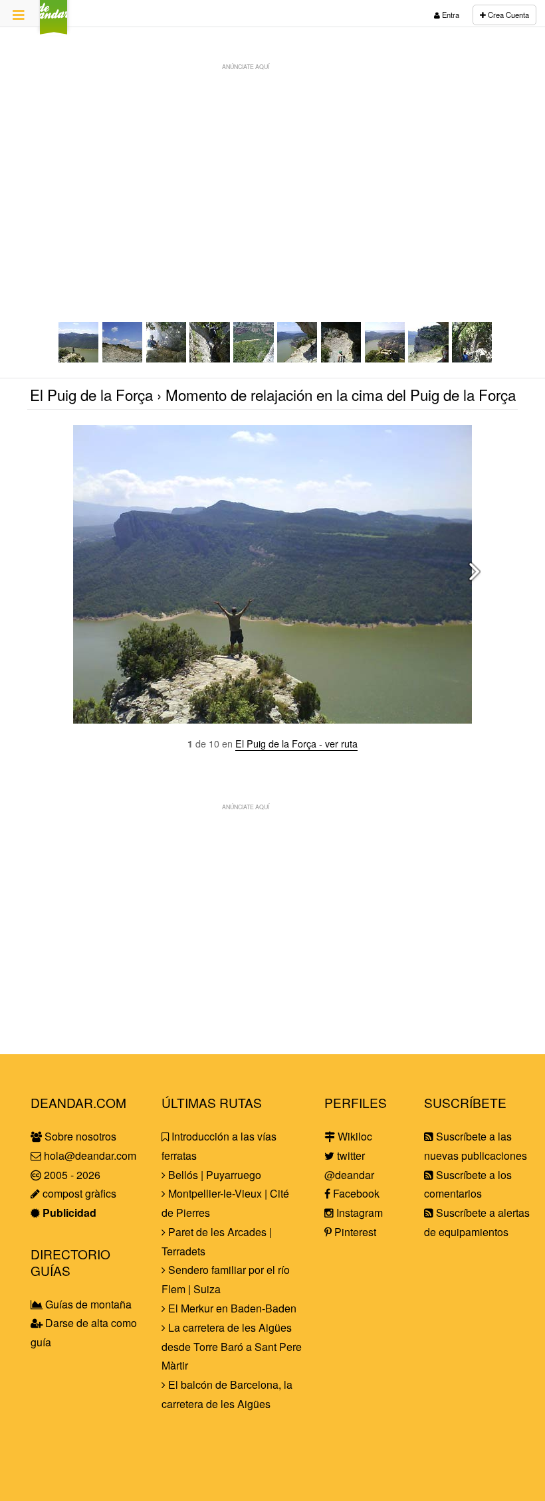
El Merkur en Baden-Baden (230, 1308)
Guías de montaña (87, 1304)
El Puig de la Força (91, 394)
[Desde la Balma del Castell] (428, 358)
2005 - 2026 (70, 1174)
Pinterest (354, 1231)
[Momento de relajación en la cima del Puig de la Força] (79, 358)
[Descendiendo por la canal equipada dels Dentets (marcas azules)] (166, 358)
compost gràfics (78, 1193)
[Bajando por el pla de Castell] (123, 358)
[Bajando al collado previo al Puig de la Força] (253, 358)
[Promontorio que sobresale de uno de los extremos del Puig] (385, 358)
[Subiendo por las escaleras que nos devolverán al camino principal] (472, 358)
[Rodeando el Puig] (297, 358)
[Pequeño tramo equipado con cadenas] (341, 358)
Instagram (358, 1212)
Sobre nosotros (79, 1136)
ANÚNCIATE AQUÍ (245, 66)
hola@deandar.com (90, 1155)
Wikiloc (353, 1136)
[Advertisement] (272, 170)
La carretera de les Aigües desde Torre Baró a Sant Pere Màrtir (232, 1347)
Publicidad (68, 1212)
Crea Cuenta (507, 14)
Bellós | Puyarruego (213, 1174)
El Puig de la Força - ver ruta (296, 743)
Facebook (355, 1193)
